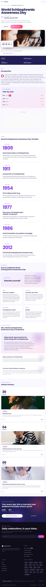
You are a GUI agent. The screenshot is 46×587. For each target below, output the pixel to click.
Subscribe (41, 536)
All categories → (27, 574)
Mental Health (27, 62)
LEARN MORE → (41, 581)
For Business (4, 566)
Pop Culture (27, 569)
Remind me (6, 26)
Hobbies (26, 567)
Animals (26, 562)
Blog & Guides (4, 570)
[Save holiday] (43, 397)
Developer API (33, 515)
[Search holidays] (42, 2)
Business (36, 562)
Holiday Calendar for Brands (11, 515)
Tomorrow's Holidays (27, 550)
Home (2, 5)
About (3, 562)
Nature (39, 567)
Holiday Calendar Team (18, 50)
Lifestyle (30, 567)
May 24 (8, 5)
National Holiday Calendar (28, 554)
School (42, 569)
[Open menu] (2, 2)
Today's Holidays (28, 548)
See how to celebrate (16, 26)
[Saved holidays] (44, 2)
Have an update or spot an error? (8, 53)
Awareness (4, 62)
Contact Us (4, 564)
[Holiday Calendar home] (5, 1)
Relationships (32, 569)
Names (35, 567)
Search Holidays (27, 556)
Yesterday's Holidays (27, 552)
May (5, 5)
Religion (38, 569)
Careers (40, 562)
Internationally (27, 58)
